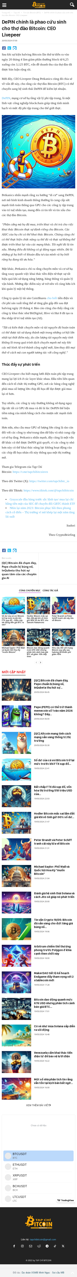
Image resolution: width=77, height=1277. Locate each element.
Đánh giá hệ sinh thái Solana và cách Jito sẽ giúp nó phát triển (54, 895)
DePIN (6, 98)
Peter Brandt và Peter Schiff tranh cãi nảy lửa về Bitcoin (62, 618)
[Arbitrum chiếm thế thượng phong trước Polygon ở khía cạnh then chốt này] (16, 956)
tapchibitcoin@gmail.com (43, 1239)
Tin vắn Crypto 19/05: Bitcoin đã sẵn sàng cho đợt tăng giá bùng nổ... (53, 923)
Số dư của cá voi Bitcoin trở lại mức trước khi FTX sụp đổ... (54, 762)
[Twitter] (9, 48)
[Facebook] (4, 48)
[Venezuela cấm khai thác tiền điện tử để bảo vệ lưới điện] (16, 1062)
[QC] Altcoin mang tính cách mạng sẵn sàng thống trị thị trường (52, 737)
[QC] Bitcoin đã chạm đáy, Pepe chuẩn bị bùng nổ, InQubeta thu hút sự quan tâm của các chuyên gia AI (19, 570)
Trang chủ (6, 12)
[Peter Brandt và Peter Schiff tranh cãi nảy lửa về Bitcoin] (63, 605)
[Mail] (31, 1246)
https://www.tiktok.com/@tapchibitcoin (49, 490)
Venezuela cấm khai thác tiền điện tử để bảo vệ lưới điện (53, 1054)
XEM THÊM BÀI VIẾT (37, 1105)
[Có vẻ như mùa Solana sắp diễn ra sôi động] (16, 1036)
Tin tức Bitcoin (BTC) (32, 12)
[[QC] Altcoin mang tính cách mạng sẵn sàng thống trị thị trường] (16, 743)
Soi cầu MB (58, 1272)
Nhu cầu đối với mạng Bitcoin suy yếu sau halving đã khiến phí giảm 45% (62, 650)
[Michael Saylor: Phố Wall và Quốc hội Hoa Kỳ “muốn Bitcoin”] (13, 637)
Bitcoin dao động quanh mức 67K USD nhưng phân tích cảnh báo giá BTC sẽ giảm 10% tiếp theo (38, 652)
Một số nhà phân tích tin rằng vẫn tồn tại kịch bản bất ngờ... (53, 1081)
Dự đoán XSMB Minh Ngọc (36, 1272)
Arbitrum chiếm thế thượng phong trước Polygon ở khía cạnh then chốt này (52, 950)
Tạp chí (17, 12)
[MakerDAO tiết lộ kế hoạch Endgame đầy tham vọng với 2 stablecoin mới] (16, 982)
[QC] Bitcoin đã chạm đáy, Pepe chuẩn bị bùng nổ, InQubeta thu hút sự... (51, 684)
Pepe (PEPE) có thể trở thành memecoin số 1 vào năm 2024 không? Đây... (53, 710)
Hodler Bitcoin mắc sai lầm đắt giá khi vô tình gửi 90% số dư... (54, 815)
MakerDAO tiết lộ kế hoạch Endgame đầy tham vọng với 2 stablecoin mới (54, 976)
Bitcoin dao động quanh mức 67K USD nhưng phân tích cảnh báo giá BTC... (54, 1003)
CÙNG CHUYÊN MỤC (29, 590)
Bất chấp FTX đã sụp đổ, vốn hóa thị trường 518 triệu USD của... (53, 790)
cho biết (52, 298)
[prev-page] (36, 662)
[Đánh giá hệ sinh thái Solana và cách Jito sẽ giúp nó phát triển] (16, 903)
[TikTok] (55, 1246)
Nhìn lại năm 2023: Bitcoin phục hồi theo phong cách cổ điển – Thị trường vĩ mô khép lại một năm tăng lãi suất (40, 512)
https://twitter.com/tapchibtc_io (49, 481)
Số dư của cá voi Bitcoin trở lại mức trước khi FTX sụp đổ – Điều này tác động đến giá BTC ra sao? (13, 620)
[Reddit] (39, 1246)
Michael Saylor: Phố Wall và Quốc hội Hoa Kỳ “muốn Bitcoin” (13, 649)
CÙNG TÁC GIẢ (50, 590)
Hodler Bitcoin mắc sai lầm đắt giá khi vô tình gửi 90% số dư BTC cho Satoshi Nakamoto (37, 619)
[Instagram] (22, 1246)
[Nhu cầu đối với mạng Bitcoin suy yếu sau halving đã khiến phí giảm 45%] (63, 637)
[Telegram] (14, 48)
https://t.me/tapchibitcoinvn (30, 472)
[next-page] (40, 662)
